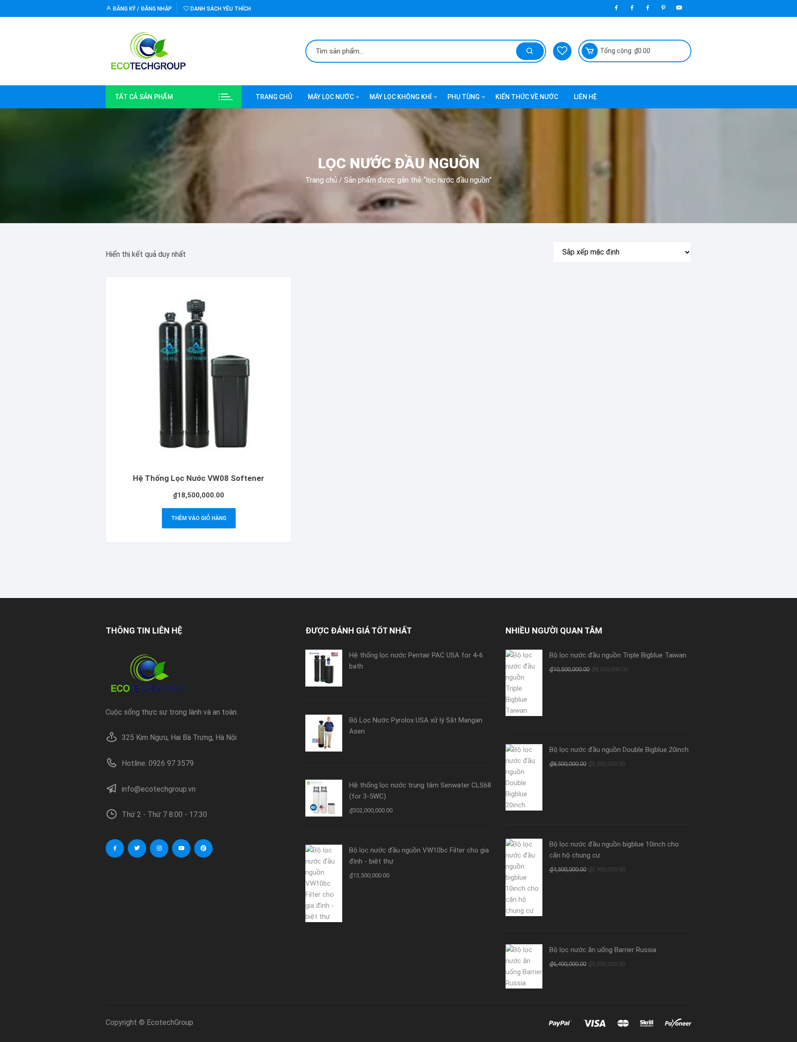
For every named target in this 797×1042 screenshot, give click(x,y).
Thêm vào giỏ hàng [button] (198, 518)
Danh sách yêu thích (220, 9)
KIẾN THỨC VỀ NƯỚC (526, 97)
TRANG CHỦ (274, 97)
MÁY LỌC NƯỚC (331, 97)
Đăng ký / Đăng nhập (141, 9)
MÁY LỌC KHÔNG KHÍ (400, 97)
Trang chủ (321, 180)
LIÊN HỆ (585, 97)
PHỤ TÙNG (463, 97)
